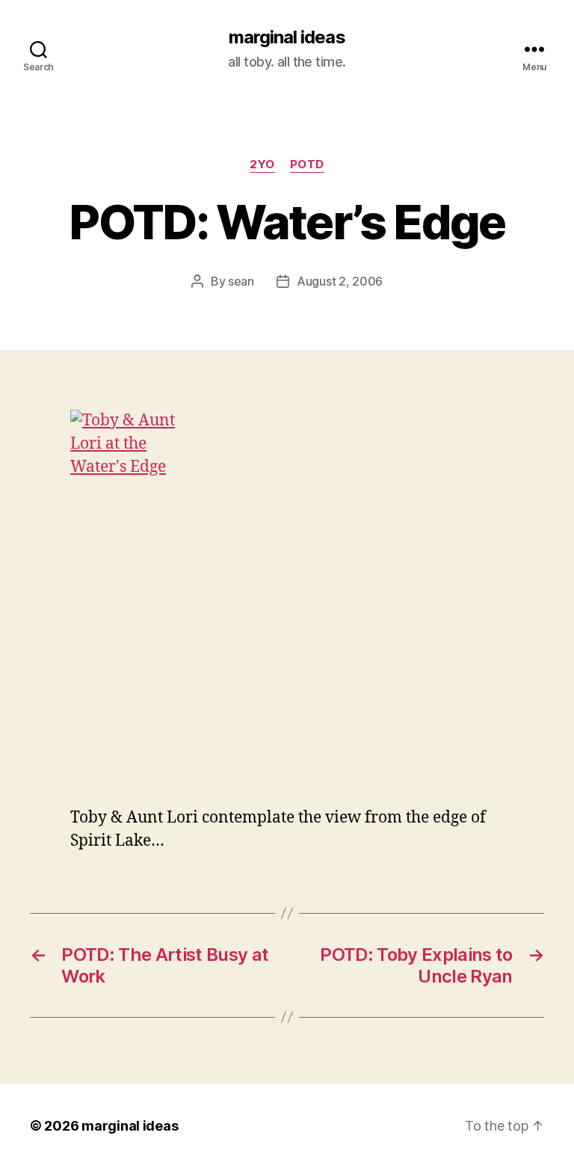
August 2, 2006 (340, 281)
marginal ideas (287, 37)
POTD (307, 164)
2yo (262, 164)
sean (241, 281)
